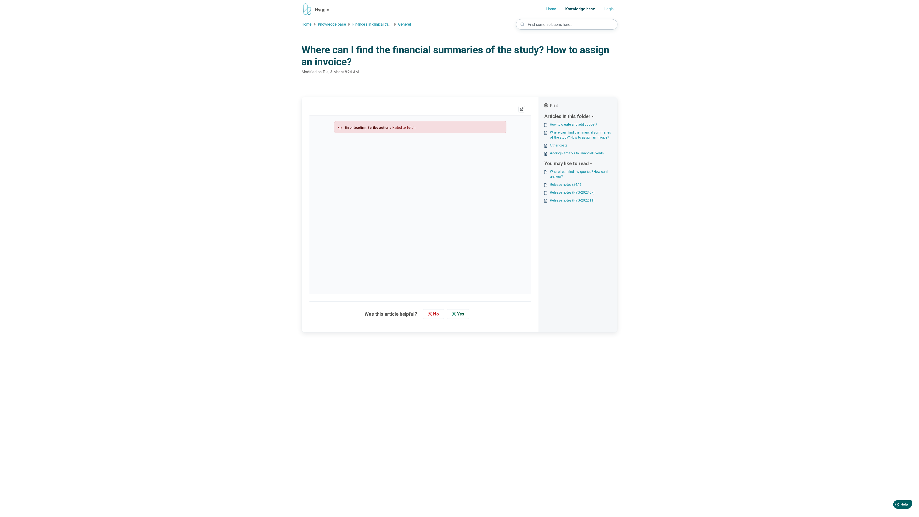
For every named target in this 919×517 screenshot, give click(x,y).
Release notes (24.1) (565, 184)
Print (554, 105)
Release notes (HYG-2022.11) (572, 200)
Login (609, 9)
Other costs (558, 145)
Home (551, 9)
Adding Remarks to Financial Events (577, 153)
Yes (460, 313)
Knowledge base (580, 9)
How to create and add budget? (573, 124)
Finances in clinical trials (372, 24)
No (436, 313)
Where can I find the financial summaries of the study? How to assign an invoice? (580, 134)
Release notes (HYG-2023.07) (572, 192)
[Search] (522, 24)
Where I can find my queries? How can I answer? (579, 174)
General (404, 24)
